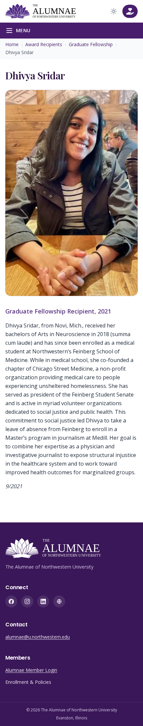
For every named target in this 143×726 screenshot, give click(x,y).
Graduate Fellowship (91, 44)
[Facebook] (11, 601)
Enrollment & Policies (28, 682)
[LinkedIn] (43, 601)
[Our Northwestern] (59, 601)
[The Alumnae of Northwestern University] (43, 11)
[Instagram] (27, 601)
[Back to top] (127, 710)
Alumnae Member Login (31, 670)
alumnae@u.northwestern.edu (37, 637)
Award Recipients (43, 44)
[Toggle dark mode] (114, 11)
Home (12, 44)
